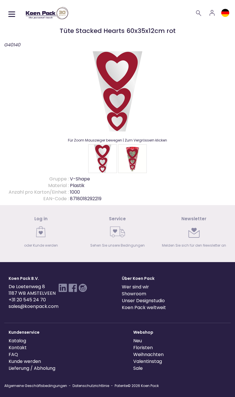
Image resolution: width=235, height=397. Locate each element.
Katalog (17, 340)
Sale (138, 368)
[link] (41, 233)
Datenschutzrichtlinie (91, 385)
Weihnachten (148, 354)
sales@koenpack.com (33, 306)
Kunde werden (25, 361)
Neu (137, 340)
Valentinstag (147, 361)
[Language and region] (225, 12)
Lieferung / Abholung (32, 368)
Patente (121, 385)
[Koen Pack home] (47, 13)
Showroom (134, 293)
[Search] (198, 12)
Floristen (143, 347)
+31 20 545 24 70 (27, 299)
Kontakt (18, 347)
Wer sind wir (135, 287)
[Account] (212, 12)
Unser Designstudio (143, 300)
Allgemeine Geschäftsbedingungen (35, 385)
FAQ (13, 354)
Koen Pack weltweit (144, 307)
